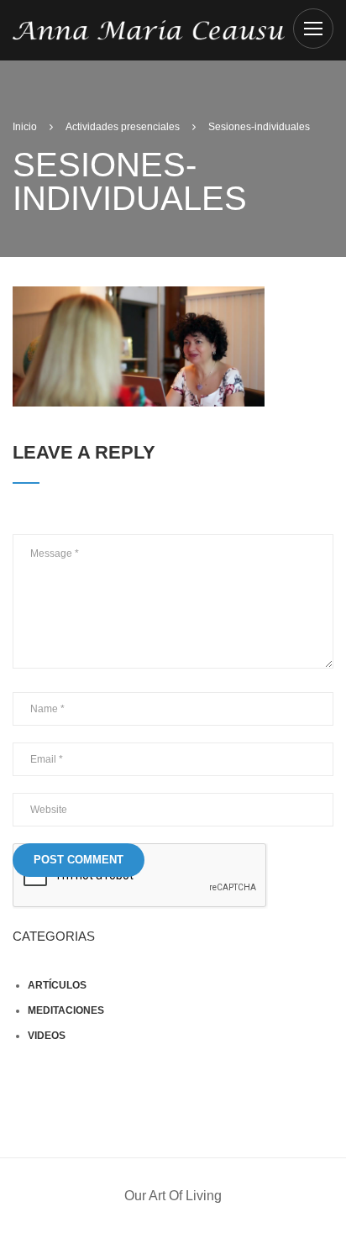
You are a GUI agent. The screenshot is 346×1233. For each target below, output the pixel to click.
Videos (47, 1035)
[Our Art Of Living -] (149, 29)
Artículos (57, 985)
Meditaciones (66, 1010)
